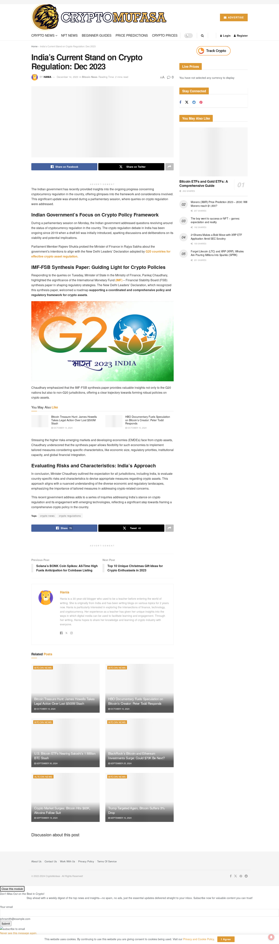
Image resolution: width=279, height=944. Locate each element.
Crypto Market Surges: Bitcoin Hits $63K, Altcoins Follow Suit (62, 810)
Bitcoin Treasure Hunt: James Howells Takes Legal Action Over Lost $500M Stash (74, 420)
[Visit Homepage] (100, 17)
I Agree (226, 939)
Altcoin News (43, 776)
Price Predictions (132, 35)
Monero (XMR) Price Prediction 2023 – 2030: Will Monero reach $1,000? (219, 204)
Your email (6, 907)
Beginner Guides (96, 35)
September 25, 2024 (121, 763)
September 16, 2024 (121, 817)
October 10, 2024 (137, 427)
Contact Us (51, 861)
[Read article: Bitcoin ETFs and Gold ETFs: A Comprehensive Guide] (213, 151)
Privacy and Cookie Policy (198, 939)
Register (242, 35)
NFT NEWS (69, 35)
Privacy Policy (86, 861)
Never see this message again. (18, 933)
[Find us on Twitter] (186, 102)
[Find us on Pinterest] (200, 102)
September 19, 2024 (47, 817)
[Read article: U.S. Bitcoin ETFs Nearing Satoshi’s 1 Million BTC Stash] (65, 742)
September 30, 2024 (47, 763)
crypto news (47, 515)
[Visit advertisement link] (213, 50)
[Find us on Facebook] (180, 102)
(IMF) (118, 280)
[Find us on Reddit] (194, 102)
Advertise (235, 17)
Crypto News (42, 35)
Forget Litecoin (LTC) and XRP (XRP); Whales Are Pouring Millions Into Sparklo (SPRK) (217, 253)
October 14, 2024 (63, 427)
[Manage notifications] (271, 937)
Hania (47, 77)
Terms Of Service (107, 861)
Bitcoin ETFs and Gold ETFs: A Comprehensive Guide (203, 183)
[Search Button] (202, 35)
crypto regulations (70, 515)
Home (34, 46)
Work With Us (67, 861)
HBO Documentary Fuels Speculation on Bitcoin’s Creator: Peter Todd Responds (147, 420)
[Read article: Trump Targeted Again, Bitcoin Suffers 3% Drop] (139, 797)
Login (226, 35)
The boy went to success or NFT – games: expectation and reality (215, 220)
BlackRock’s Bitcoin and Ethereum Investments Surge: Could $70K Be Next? (136, 755)
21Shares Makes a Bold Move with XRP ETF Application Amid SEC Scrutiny (216, 236)
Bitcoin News (89, 77)
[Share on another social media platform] (169, 166)
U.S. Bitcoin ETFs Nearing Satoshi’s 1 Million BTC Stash (64, 755)
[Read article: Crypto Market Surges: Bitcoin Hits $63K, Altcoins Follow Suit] (65, 797)
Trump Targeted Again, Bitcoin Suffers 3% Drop (136, 810)
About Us (36, 861)
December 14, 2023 (67, 77)
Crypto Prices (164, 35)
